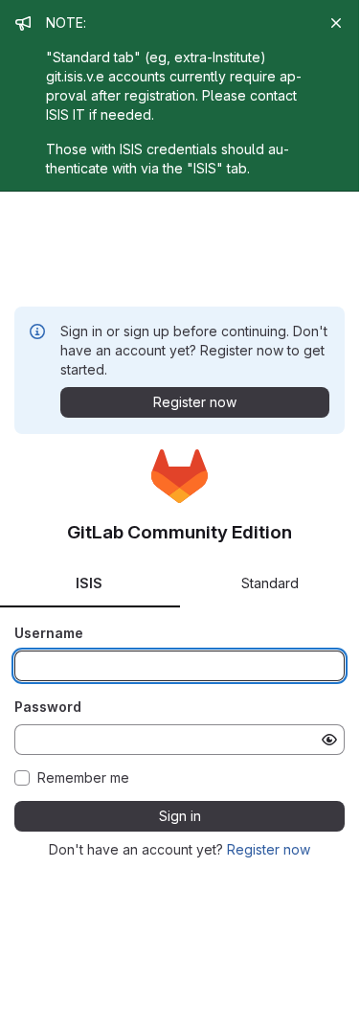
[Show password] (329, 739)
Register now (268, 849)
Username (48, 633)
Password (47, 706)
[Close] (336, 22)
